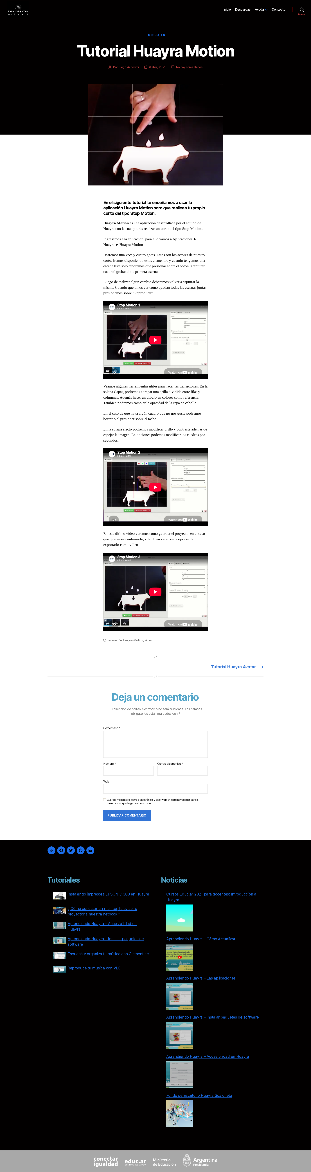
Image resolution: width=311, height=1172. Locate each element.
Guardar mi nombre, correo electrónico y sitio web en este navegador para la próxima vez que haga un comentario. (153, 801)
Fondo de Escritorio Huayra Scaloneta (199, 1095)
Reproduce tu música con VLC (94, 968)
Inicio (227, 10)
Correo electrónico (170, 763)
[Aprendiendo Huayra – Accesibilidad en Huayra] (59, 926)
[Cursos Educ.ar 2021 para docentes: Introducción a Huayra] (179, 917)
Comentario (112, 728)
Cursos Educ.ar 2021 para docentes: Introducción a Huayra (211, 897)
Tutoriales (155, 35)
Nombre (109, 763)
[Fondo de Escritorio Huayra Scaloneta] (179, 1113)
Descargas (242, 10)
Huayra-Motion (133, 640)
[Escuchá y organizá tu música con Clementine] (59, 956)
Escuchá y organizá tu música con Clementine (108, 954)
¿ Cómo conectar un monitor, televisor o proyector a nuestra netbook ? (102, 911)
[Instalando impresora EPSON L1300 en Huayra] (59, 896)
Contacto (278, 10)
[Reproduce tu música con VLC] (59, 970)
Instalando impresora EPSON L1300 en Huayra (108, 894)
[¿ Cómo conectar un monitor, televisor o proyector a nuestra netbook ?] (59, 911)
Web (106, 781)
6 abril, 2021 (157, 67)
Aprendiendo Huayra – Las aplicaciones (201, 978)
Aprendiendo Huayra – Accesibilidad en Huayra (102, 926)
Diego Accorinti (128, 67)
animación (115, 640)
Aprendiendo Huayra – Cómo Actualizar (200, 939)
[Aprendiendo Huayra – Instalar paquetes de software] (59, 941)
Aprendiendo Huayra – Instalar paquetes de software (106, 942)
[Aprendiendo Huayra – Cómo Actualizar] (179, 957)
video (148, 640)
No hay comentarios (189, 67)
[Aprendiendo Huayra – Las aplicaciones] (179, 996)
